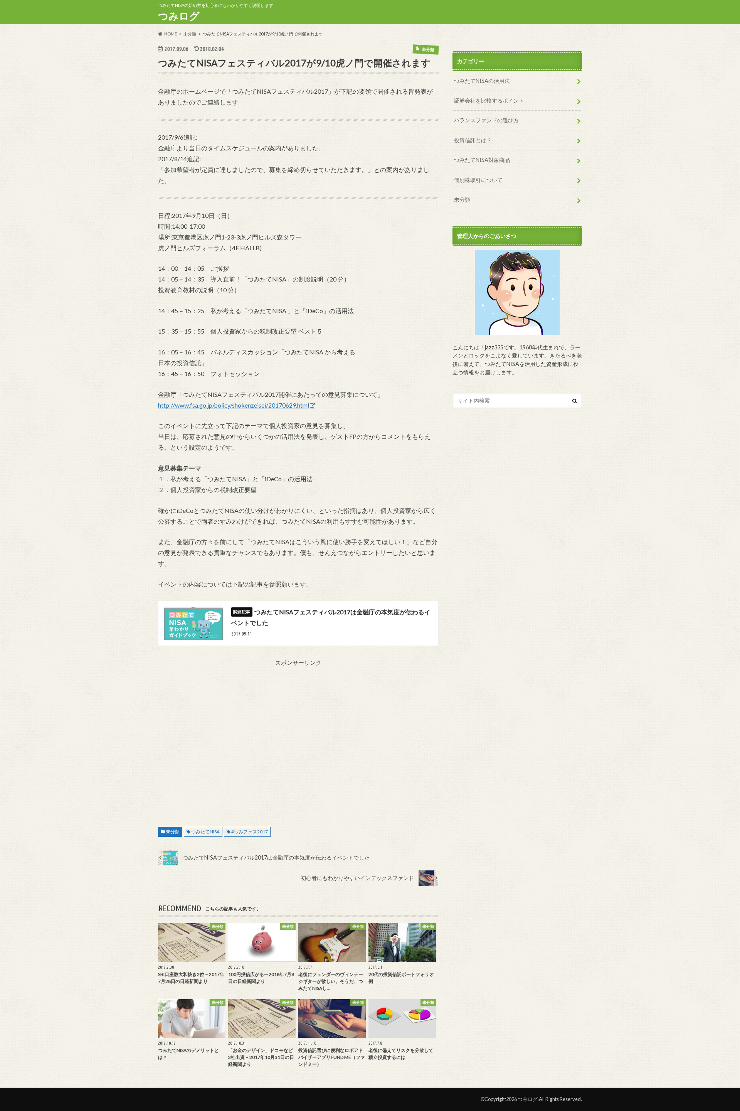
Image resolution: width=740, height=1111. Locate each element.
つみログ (179, 16)
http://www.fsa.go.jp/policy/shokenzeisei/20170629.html (233, 405)
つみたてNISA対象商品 (482, 160)
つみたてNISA (205, 832)
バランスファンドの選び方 (486, 120)
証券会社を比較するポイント (489, 100)
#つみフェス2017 (249, 832)
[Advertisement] (298, 742)
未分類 (173, 832)
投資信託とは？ (473, 140)
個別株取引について (478, 180)
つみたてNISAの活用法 (482, 81)
